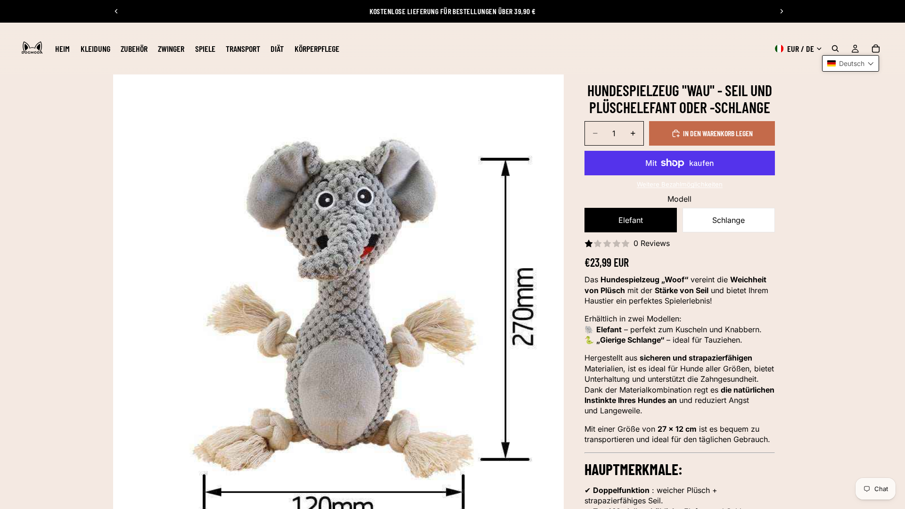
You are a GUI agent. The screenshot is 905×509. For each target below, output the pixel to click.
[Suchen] (835, 48)
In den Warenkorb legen (718, 133)
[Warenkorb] (875, 48)
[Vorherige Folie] (116, 11)
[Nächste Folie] (781, 11)
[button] (851, 63)
